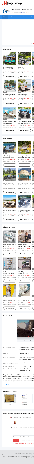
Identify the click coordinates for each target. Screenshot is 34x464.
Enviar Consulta (10, 64)
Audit (9, 392)
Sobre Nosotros (24, 17)
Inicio (4, 17)
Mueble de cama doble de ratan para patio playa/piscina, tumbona (9, 110)
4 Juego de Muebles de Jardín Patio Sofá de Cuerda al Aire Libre (24, 199)
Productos (13, 17)
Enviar (16, 428)
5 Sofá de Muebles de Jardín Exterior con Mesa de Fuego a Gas (9, 172)
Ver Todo (5, 372)
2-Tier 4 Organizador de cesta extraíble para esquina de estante (24, 261)
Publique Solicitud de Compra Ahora (23, 431)
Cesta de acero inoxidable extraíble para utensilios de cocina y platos (24, 288)
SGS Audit (24, 392)
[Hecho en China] (12, 3)
